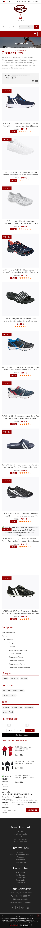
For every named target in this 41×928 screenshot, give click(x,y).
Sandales (11, 646)
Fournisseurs (20, 883)
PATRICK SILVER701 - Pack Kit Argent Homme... (25, 776)
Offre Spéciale (20, 862)
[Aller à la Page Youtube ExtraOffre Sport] (28, 908)
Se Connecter (33, 2)
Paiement (20, 857)
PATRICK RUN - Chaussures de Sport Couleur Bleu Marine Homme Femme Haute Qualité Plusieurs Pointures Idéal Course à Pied (20, 126)
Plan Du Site (20, 872)
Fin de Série (17, 707)
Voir (8, 78)
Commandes (20, 880)
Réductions (20, 860)
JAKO (5, 678)
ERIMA (24, 678)
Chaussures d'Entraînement (18, 667)
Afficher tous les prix (20, 735)
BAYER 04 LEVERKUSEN (13, 691)
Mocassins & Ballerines (17, 650)
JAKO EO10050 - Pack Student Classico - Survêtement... (23, 748)
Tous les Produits (8, 633)
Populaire (29, 707)
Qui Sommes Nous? (20, 839)
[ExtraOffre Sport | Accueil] (20, 9)
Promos (6, 707)
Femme (4, 636)
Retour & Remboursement (20, 854)
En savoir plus (14, 925)
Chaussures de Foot (15, 660)
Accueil (20, 831)
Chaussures (8, 639)
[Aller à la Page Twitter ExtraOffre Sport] (17, 908)
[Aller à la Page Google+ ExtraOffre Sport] (23, 908)
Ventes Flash (8, 712)
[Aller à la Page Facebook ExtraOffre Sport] (12, 908)
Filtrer (30, 730)
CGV (20, 836)
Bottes (10, 643)
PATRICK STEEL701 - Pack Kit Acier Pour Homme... (25, 762)
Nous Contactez (20, 842)
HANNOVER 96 (9, 695)
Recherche (20, 875)
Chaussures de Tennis (16, 664)
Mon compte (21, 2)
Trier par (6, 75)
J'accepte (24, 925)
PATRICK (14, 678)
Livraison (20, 852)
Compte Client (20, 877)
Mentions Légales (20, 834)
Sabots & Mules (14, 654)
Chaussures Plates (15, 657)
